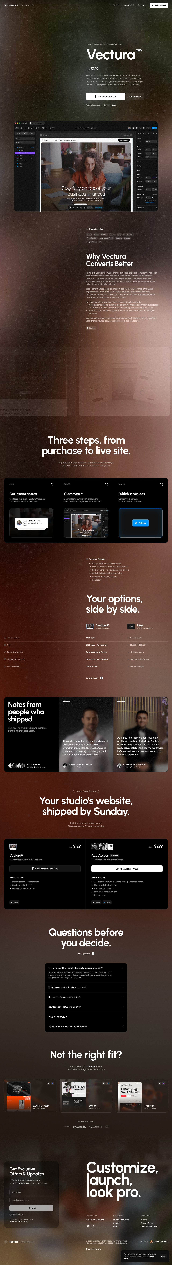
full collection (88, 1066)
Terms (11, 1221)
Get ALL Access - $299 (127, 868)
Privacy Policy (23, 1221)
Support (141, 5)
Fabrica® (142, 764)
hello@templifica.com (95, 1219)
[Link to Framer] (93, 1226)
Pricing (144, 1219)
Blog (115, 1226)
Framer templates (121, 1219)
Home (116, 5)
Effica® (89, 764)
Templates (127, 5)
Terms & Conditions (149, 1226)
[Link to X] (88, 1226)
